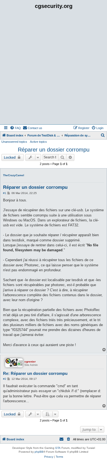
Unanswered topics (14, 141)
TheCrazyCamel (13, 175)
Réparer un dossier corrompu (53, 150)
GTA (58, 447)
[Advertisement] (53, 68)
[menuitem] (15, 128)
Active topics (38, 141)
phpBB (39, 451)
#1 (4, 193)
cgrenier (30, 361)
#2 (4, 378)
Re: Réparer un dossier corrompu (35, 373)
